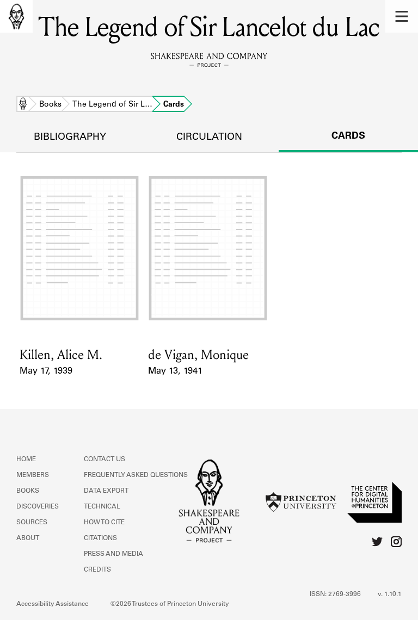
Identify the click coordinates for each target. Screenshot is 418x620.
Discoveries (37, 507)
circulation (209, 137)
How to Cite (104, 522)
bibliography (70, 137)
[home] (16, 16)
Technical (102, 507)
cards (348, 136)
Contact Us (104, 459)
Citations (100, 538)
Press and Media (113, 554)
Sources (31, 522)
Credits (97, 570)
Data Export (106, 491)
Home (22, 105)
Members (32, 475)
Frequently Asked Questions (136, 475)
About (27, 538)
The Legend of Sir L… (112, 105)
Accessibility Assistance (52, 604)
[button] (401, 16)
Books (50, 105)
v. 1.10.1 (390, 594)
